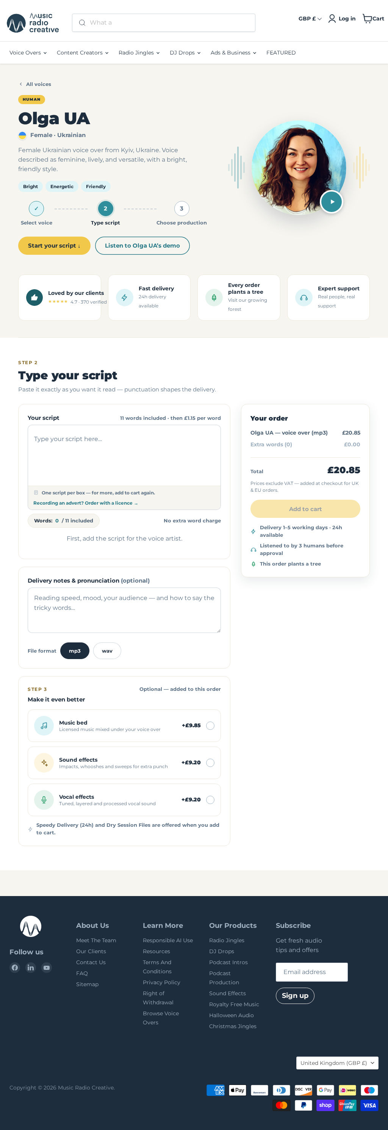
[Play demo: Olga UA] (331, 202)
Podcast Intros (228, 962)
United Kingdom (333, 1063)
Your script (43, 417)
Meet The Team (96, 940)
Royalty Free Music (234, 1004)
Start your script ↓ (54, 245)
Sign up (295, 995)
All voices (38, 84)
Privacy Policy (161, 982)
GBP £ (307, 18)
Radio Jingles (137, 52)
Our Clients (91, 951)
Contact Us (91, 962)
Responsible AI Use (168, 940)
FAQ (82, 973)
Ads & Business (231, 52)
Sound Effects (227, 993)
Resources (156, 951)
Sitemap (87, 984)
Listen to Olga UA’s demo (142, 245)
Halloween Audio (231, 1015)
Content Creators (80, 52)
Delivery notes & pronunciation (89, 580)
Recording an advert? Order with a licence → (85, 503)
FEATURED (281, 52)
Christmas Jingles (233, 1026)
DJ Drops (183, 52)
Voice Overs (25, 52)
